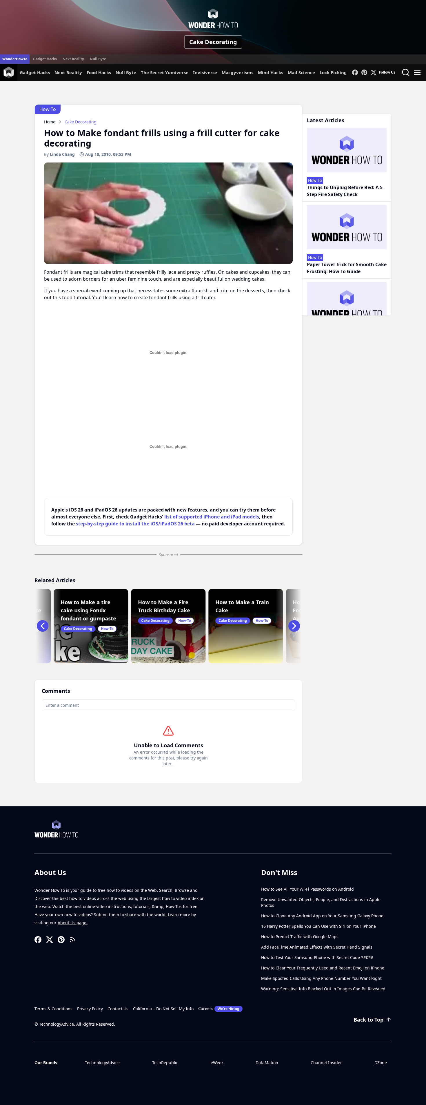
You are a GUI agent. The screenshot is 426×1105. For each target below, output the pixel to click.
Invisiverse (205, 72)
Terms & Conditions (53, 1008)
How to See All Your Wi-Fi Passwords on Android (307, 889)
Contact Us (118, 1008)
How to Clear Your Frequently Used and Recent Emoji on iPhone (322, 968)
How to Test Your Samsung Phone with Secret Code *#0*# (317, 957)
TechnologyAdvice (102, 1062)
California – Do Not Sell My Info (163, 1008)
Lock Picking (333, 72)
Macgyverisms (237, 72)
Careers (218, 1008)
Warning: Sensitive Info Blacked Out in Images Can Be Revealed (323, 988)
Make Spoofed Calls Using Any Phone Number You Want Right (321, 978)
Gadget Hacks (45, 58)
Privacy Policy (90, 1008)
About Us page (73, 922)
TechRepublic (165, 1062)
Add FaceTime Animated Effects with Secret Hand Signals (316, 947)
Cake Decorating (213, 42)
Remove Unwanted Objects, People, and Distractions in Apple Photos (321, 902)
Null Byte (98, 58)
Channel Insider (326, 1062)
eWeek (217, 1062)
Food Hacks (99, 72)
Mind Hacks (270, 72)
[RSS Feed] (72, 939)
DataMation (267, 1062)
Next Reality (73, 58)
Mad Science (301, 72)
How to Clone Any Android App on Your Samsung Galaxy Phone (322, 915)
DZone (380, 1062)
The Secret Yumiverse (164, 72)
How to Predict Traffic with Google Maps (299, 936)
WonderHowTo (14, 58)
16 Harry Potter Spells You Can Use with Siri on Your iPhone (318, 926)
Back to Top (368, 1019)
